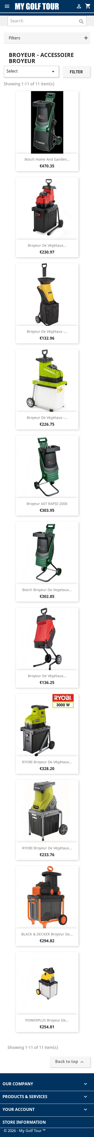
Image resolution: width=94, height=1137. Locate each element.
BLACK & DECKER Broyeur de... (47, 934)
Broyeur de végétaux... (47, 245)
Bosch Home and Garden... (47, 159)
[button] (47, 38)
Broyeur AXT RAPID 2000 (47, 503)
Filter (76, 72)
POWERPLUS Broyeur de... (47, 1020)
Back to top (70, 1062)
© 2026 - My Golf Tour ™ (25, 1130)
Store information (24, 1122)
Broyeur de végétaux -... (47, 331)
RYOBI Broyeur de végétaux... (47, 762)
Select (31, 71)
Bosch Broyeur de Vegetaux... (47, 589)
